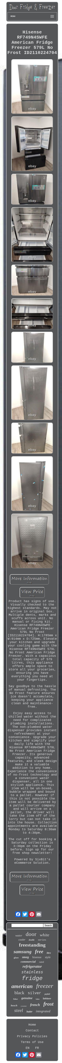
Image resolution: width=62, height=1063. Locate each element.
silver (34, 993)
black (19, 992)
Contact (32, 1030)
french (35, 1005)
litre (49, 952)
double (31, 940)
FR (37, 1048)
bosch (14, 1005)
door (31, 934)
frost (48, 1004)
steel (18, 1010)
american (22, 986)
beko (37, 999)
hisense (37, 957)
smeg (25, 957)
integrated (43, 1011)
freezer (44, 986)
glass (16, 957)
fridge (32, 978)
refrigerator (32, 966)
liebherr (47, 998)
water (18, 935)
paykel (47, 994)
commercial (28, 961)
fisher (15, 999)
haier (29, 1011)
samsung (23, 951)
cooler (21, 939)
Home (32, 1024)
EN (27, 1048)
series (42, 940)
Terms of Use (32, 1042)
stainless (32, 972)
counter (24, 1006)
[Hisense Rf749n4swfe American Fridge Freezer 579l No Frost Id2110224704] (32, 87)
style (48, 957)
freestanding (32, 945)
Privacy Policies (32, 1036)
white (44, 935)
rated (41, 962)
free (39, 951)
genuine (26, 998)
